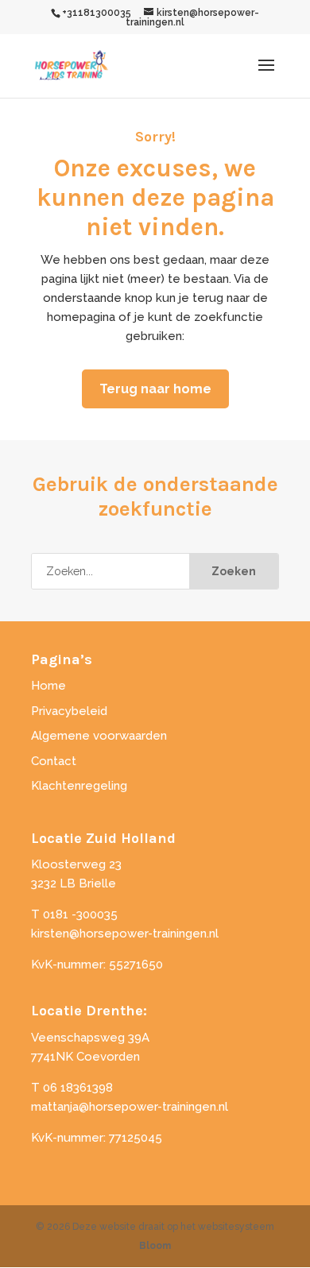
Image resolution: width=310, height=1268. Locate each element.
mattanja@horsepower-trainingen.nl (129, 1107)
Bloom (155, 1245)
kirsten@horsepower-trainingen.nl (125, 933)
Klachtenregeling (79, 786)
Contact (53, 761)
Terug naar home (155, 388)
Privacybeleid (69, 711)
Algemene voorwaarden (99, 736)
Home (48, 685)
